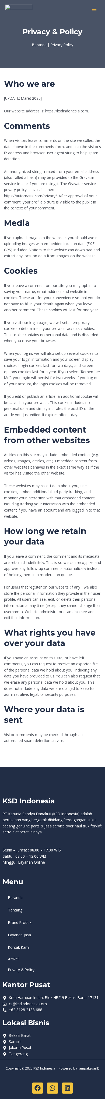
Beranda (15, 897)
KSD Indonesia (29, 801)
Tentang (15, 910)
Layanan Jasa (19, 934)
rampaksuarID (89, 1068)
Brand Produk (20, 922)
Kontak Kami (19, 947)
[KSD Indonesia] (18, 9)
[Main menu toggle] (94, 9)
